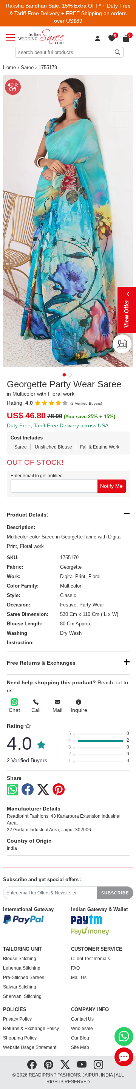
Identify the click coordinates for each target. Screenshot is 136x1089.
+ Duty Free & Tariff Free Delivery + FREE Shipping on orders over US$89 (70, 13)
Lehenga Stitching (21, 968)
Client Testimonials (90, 958)
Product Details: (27, 515)
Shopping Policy (20, 1038)
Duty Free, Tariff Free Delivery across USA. (58, 425)
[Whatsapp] (12, 789)
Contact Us (82, 1019)
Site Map (80, 1047)
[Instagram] (98, 1065)
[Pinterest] (59, 790)
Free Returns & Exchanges (41, 663)
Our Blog (80, 1038)
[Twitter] (43, 790)
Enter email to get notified (37, 475)
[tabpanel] (68, 221)
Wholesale (82, 1028)
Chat (14, 710)
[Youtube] (82, 1065)
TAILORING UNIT (22, 949)
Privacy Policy (17, 1019)
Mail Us (79, 977)
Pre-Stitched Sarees (23, 977)
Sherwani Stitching (22, 996)
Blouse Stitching (19, 958)
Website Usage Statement (29, 1047)
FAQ (75, 968)
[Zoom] (68, 221)
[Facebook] (28, 790)
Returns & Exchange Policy (31, 1028)
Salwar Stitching (19, 987)
